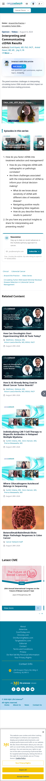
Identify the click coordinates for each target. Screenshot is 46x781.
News (27, 705)
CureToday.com (23, 632)
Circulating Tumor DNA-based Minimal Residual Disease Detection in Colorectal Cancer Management (23, 282)
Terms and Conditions (23, 649)
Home (4, 23)
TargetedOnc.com (23, 640)
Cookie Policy (21, 758)
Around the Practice (16, 23)
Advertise (23, 629)
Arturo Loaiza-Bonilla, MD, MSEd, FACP (19, 342)
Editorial (23, 643)
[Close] (43, 732)
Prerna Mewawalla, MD (13, 443)
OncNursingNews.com (23, 637)
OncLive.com (23, 635)
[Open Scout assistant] (33, 4)
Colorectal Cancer (18, 271)
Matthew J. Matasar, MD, (15, 340)
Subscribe (33, 251)
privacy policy (11, 258)
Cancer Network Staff (14, 542)
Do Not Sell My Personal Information (23, 654)
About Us (17, 705)
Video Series (27, 275)
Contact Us (37, 705)
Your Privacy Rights (23, 657)
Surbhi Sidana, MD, (13, 441)
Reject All (23, 770)
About (23, 626)
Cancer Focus (20, 10)
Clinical (6, 271)
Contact (23, 646)
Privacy (23, 652)
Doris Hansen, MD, (29, 441)
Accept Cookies (23, 776)
